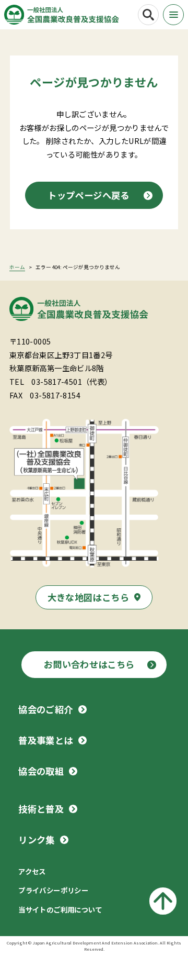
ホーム (17, 267)
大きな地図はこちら (88, 597)
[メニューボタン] (173, 14)
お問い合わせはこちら (89, 664)
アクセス (32, 871)
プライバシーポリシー (53, 890)
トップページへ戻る (88, 195)
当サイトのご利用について (60, 909)
